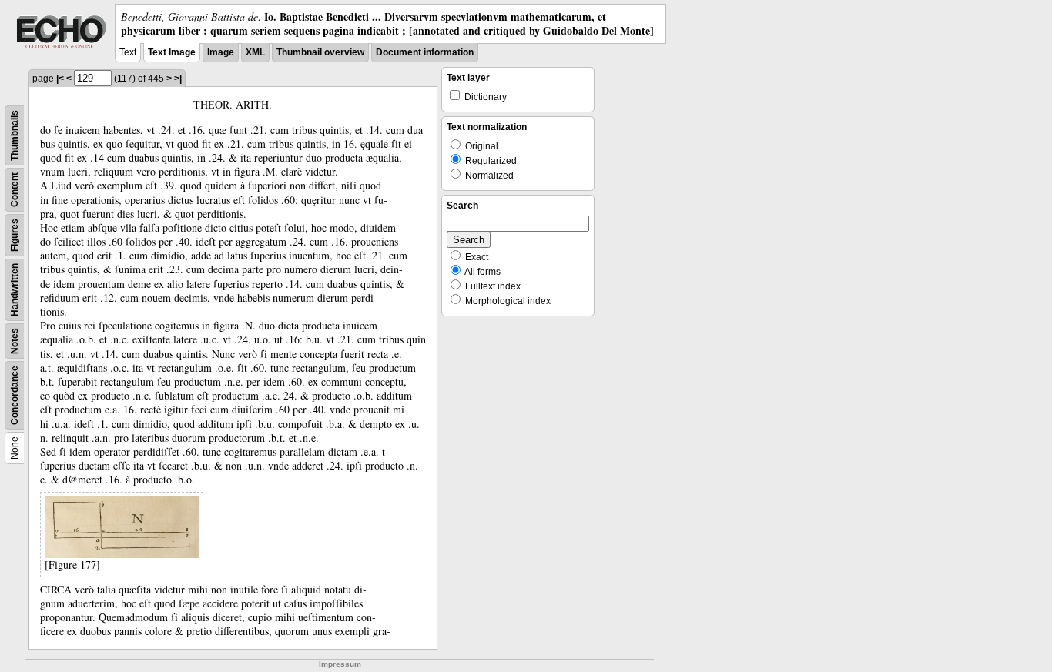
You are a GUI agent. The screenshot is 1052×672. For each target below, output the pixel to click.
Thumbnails (14, 135)
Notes (14, 341)
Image (220, 52)
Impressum (340, 664)
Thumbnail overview (320, 52)
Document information (425, 52)
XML (255, 52)
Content (14, 189)
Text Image (172, 52)
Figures (14, 235)
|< (60, 78)
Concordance (14, 395)
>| (178, 78)
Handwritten (14, 289)
